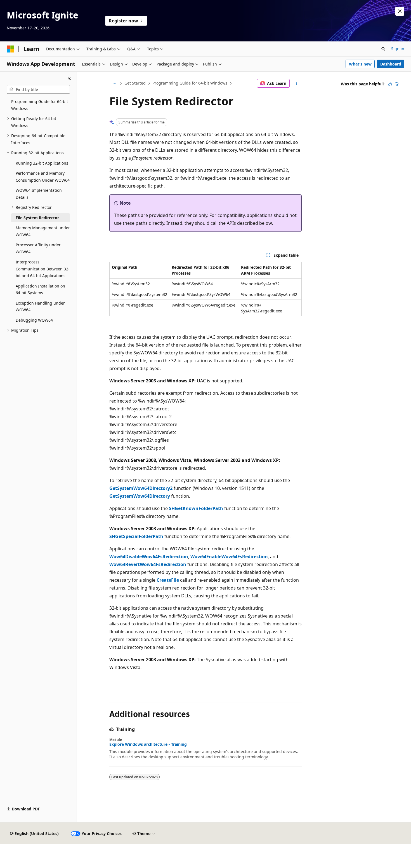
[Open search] (383, 49)
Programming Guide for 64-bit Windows (189, 83)
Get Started (135, 83)
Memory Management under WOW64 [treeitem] (43, 231)
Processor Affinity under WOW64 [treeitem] (38, 248)
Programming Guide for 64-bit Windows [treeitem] (39, 105)
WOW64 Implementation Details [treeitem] (39, 194)
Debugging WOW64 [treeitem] (34, 320)
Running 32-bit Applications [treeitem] (42, 163)
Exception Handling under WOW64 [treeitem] (40, 306)
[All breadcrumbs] (114, 83)
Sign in (397, 48)
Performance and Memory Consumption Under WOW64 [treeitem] (43, 176)
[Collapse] (69, 78)
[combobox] (38, 89)
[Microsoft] (10, 49)
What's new (360, 64)
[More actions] (297, 83)
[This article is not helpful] (396, 84)
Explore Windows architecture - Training (148, 744)
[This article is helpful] (390, 84)
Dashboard (390, 64)
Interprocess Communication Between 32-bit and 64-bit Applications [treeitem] (43, 268)
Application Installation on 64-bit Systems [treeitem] (40, 289)
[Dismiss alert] (399, 11)
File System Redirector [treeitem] (37, 217)
